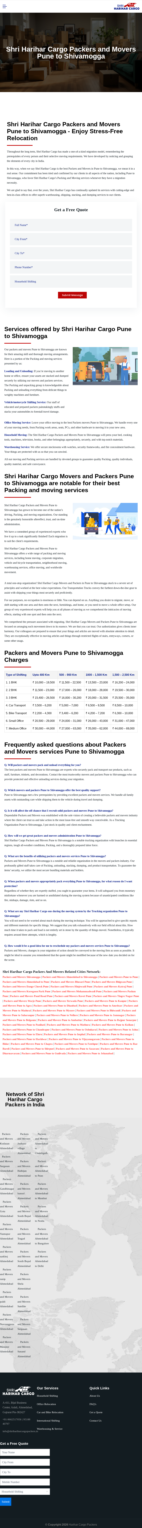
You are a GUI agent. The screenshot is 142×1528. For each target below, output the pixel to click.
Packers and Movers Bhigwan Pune (112, 981)
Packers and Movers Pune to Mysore (54, 1010)
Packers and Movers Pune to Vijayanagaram (74, 1039)
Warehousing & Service (50, 1428)
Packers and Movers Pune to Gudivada (44, 1053)
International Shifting (48, 1420)
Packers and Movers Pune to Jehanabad (90, 1053)
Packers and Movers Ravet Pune (73, 996)
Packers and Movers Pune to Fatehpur (76, 1043)
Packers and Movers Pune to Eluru (22, 1034)
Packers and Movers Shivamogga (22, 977)
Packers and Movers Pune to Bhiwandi (98, 1010)
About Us (95, 1395)
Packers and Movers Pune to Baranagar (110, 1034)
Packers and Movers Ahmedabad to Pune (26, 981)
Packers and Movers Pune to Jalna (118, 1029)
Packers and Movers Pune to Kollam (113, 1024)
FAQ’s (93, 1404)
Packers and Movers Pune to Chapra (32, 1043)
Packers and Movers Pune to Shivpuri (32, 1048)
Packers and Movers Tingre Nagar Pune (116, 996)
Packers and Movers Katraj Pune (113, 986)
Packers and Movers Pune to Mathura (68, 1024)
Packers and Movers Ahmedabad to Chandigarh (41, 1144)
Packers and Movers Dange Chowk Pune (26, 986)
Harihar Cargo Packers (83, 1524)
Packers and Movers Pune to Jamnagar (102, 1015)
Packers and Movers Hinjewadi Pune (71, 986)
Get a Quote (96, 1412)
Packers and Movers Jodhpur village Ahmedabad (24, 1144)
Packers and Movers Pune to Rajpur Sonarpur (110, 1020)
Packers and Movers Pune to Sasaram (77, 1048)
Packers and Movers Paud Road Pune (31, 996)
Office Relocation (46, 1404)
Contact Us (95, 1420)
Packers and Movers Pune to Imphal (64, 1034)
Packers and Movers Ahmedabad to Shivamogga (69, 977)
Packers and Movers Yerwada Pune (63, 1001)
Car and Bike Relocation (50, 1412)
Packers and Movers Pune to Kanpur (106, 1001)
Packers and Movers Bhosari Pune (70, 981)
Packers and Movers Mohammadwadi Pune (77, 991)
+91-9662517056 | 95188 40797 (16, 1421)
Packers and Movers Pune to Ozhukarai (74, 1029)
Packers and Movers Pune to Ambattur (60, 1020)
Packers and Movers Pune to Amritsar (100, 1005)
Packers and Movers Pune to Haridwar (25, 1039)
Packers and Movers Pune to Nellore (57, 1015)
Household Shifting (47, 1395)
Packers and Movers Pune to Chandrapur (26, 1029)
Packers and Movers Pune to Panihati (24, 1024)
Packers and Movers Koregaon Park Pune (26, 991)
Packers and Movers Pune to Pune (118, 977)
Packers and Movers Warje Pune (22, 1001)
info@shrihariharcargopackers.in (20, 1431)
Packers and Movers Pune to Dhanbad (55, 1005)
